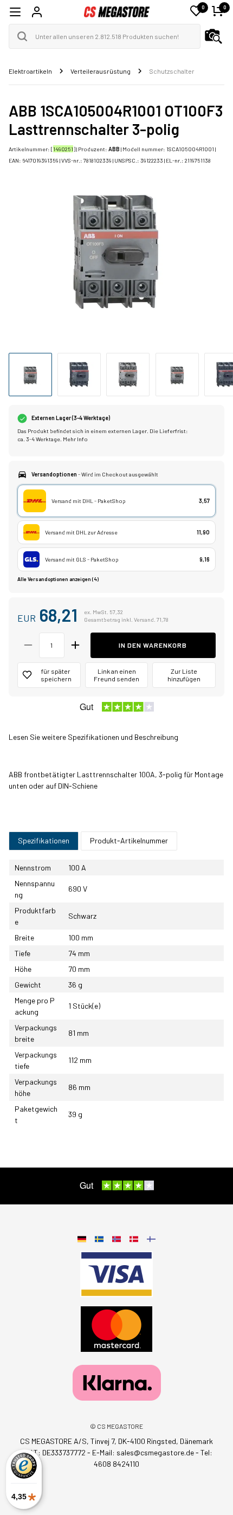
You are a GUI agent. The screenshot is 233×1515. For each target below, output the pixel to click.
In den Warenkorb (153, 645)
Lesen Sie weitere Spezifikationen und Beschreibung (93, 737)
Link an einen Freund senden (116, 675)
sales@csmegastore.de (155, 1452)
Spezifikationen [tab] (43, 840)
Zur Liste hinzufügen (183, 675)
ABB (114, 148)
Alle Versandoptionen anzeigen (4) (58, 579)
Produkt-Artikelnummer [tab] (129, 840)
